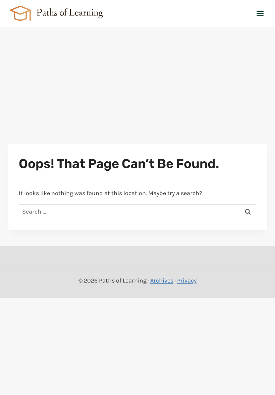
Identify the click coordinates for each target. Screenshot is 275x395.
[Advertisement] (137, 77)
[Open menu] (260, 13)
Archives (161, 280)
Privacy (187, 280)
